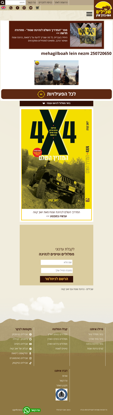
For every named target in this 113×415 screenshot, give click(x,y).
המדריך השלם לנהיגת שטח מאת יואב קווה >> (56, 214)
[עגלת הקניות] (37, 8)
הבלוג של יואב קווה (19, 348)
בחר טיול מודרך (96, 339)
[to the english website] (3, 7)
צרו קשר (32, 2)
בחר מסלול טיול (95, 334)
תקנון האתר (61, 385)
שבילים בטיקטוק (20, 362)
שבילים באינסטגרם (19, 358)
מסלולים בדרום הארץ (57, 343)
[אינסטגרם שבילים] (24, 8)
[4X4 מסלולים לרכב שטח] (56, 159)
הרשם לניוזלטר (56, 279)
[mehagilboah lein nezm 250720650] (56, 72)
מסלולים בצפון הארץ (57, 334)
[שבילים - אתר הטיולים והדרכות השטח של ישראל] (103, 9)
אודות (64, 376)
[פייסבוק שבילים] (17, 8)
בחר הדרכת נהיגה (94, 343)
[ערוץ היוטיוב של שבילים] (31, 8)
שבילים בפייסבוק (20, 334)
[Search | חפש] (2, 2)
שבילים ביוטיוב (21, 343)
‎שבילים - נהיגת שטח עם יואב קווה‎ (77, 289)
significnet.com (18, 410)
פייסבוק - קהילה (21, 339)
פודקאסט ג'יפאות (19, 353)
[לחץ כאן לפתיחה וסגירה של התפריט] (89, 14)
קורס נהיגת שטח (95, 348)
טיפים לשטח (61, 348)
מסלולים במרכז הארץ (57, 339)
